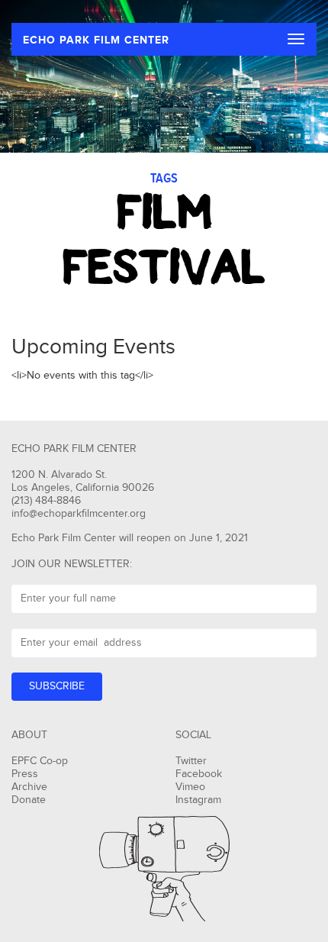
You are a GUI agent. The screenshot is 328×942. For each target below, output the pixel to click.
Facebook (198, 774)
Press (24, 774)
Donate (28, 800)
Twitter (191, 761)
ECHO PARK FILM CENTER (96, 40)
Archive (29, 787)
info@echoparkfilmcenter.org (78, 514)
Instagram (198, 800)
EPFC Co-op (39, 761)
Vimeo (190, 787)
